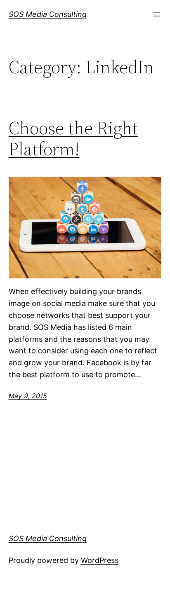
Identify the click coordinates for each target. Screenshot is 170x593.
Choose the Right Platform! (73, 138)
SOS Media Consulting (48, 14)
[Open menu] (156, 14)
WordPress (99, 560)
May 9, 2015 (28, 396)
